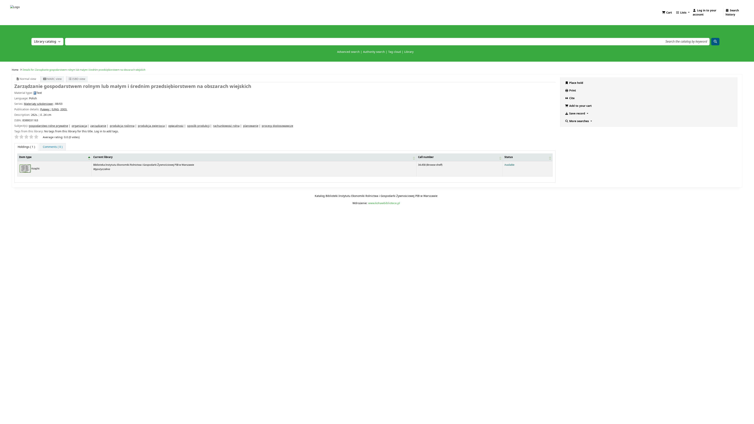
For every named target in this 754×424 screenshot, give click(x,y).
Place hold (575, 83)
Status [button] (508, 157)
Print (572, 91)
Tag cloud (394, 52)
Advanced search (348, 52)
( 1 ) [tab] (26, 147)
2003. (63, 109)
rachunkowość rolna (226, 126)
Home (15, 70)
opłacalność (176, 126)
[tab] (52, 147)
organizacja (79, 126)
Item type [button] (25, 157)
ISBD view (78, 79)
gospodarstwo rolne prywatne (48, 126)
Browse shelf (434, 165)
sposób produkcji (198, 126)
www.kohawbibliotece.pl (384, 203)
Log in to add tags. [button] (106, 131)
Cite (571, 98)
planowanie (250, 126)
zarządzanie (98, 126)
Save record (577, 113)
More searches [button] (579, 121)
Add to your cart (580, 106)
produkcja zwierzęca (151, 126)
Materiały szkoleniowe (38, 104)
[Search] (715, 41)
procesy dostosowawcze (277, 126)
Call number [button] (426, 157)
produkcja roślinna (122, 126)
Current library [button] (103, 157)
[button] (666, 12)
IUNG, (55, 109)
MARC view (54, 79)
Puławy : (45, 109)
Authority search (374, 52)
